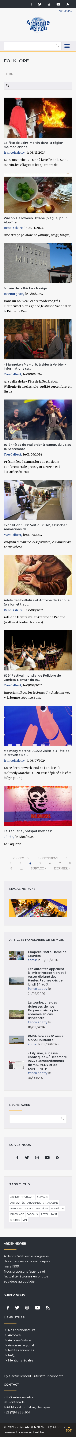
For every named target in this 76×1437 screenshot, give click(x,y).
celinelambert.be (31, 1432)
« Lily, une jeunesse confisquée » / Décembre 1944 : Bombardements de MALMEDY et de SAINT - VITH (47, 1061)
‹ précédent (48, 858)
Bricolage (17, 1214)
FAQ (11, 1355)
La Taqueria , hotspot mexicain (28, 831)
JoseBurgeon (13, 294)
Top (69, 1431)
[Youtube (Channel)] (58, 4)
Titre (8, 74)
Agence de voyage (22, 1197)
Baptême (42, 1208)
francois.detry (14, 152)
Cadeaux (32, 1214)
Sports (15, 1219)
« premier (21, 858)
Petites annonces (21, 1350)
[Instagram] (49, 4)
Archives (14, 1335)
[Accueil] (38, 32)
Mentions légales (20, 1360)
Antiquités (17, 1202)
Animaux (42, 1197)
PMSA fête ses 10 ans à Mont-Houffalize (46, 1038)
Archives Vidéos (19, 1340)
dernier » (62, 868)
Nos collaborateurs (21, 1330)
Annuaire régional (21, 1345)
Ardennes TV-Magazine (42, 1202)
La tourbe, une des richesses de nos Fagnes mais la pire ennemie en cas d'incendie (43, 1010)
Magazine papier (38, 908)
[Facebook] (31, 4)
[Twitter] (39, 4)
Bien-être (57, 1208)
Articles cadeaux (22, 1208)
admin (8, 837)
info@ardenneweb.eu (19, 1397)
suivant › (38, 868)
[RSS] (67, 4)
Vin (25, 1219)
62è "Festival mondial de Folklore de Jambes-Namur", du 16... (32, 678)
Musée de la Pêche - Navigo (25, 288)
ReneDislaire (13, 228)
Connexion (65, 11)
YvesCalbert (12, 374)
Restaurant (49, 1214)
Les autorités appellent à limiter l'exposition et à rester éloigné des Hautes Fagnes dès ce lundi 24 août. (47, 976)
